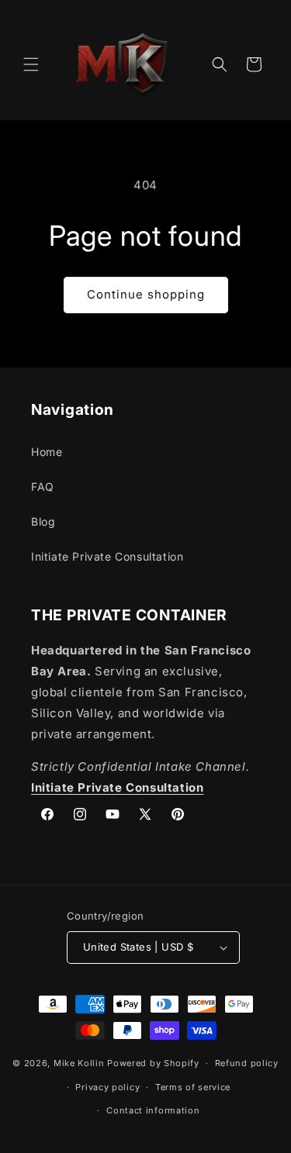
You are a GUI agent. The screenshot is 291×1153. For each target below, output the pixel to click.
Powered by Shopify (153, 1063)
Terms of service (192, 1087)
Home (46, 451)
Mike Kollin (79, 1063)
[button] (31, 64)
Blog (43, 521)
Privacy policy (107, 1087)
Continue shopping (146, 294)
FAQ (42, 486)
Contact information (152, 1110)
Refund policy (247, 1063)
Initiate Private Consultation (107, 556)
